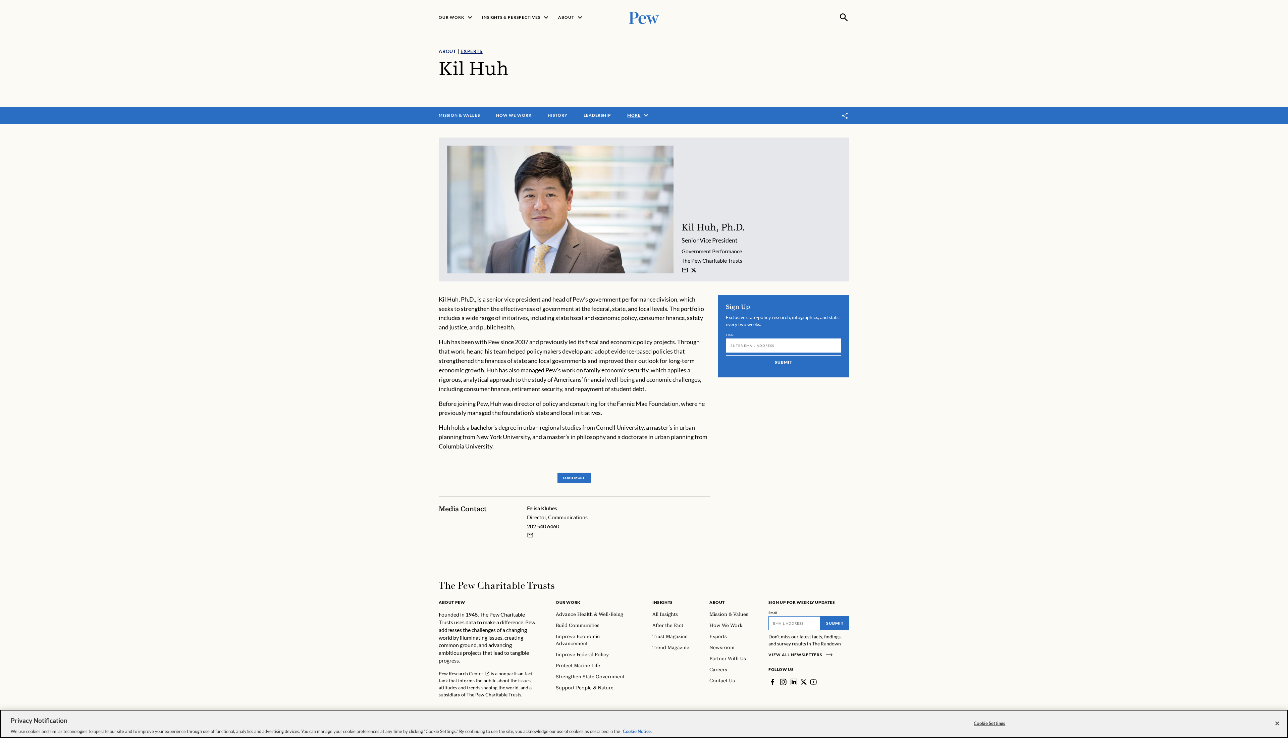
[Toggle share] (845, 115)
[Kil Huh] (685, 270)
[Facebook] (772, 682)
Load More (574, 478)
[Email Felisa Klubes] (530, 535)
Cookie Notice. (637, 731)
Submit (783, 362)
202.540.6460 (543, 526)
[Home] (496, 585)
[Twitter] (804, 682)
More (634, 115)
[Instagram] (783, 682)
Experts (472, 51)
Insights (662, 602)
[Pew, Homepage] (644, 17)
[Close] (1277, 723)
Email (730, 334)
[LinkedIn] (794, 682)
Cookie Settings (989, 723)
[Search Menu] (844, 17)
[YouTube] (813, 682)
